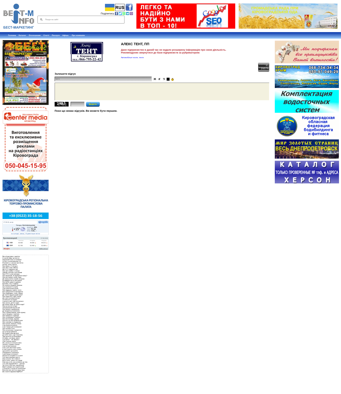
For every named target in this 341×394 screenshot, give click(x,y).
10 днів (27, 233)
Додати (93, 104)
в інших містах (35, 233)
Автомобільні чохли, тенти (132, 57)
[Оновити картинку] (62, 105)
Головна (12, 35)
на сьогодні (15, 233)
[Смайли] (172, 79)
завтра (22, 233)
